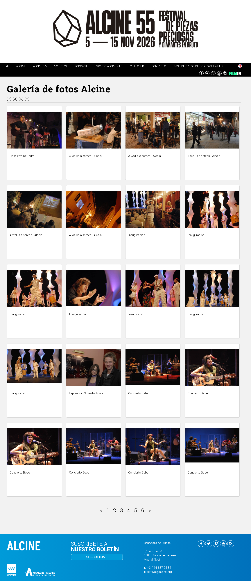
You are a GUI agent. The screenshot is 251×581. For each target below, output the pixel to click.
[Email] (27, 99)
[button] (7, 67)
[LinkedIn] (21, 99)
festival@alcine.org (159, 572)
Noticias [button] (60, 66)
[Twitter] (15, 99)
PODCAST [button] (80, 66)
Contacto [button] (158, 66)
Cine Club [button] (137, 66)
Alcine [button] (21, 66)
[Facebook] (9, 99)
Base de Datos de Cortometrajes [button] (198, 66)
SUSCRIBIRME (96, 557)
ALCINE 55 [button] (40, 66)
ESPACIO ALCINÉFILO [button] (109, 66)
